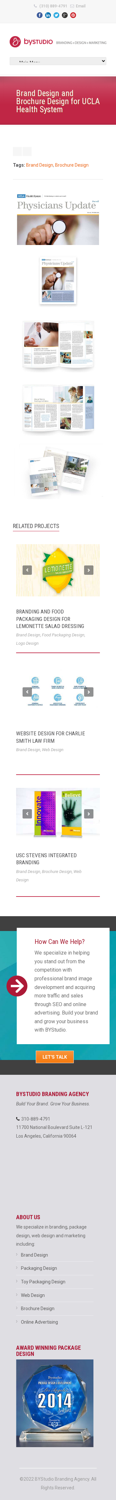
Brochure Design (72, 165)
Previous (27, 570)
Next (88, 570)
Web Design (52, 749)
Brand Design (39, 165)
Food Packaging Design (63, 634)
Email (80, 6)
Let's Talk (55, 1057)
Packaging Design (39, 1268)
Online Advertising (39, 1322)
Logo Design (27, 643)
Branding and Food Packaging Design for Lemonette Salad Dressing (50, 618)
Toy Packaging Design (43, 1281)
